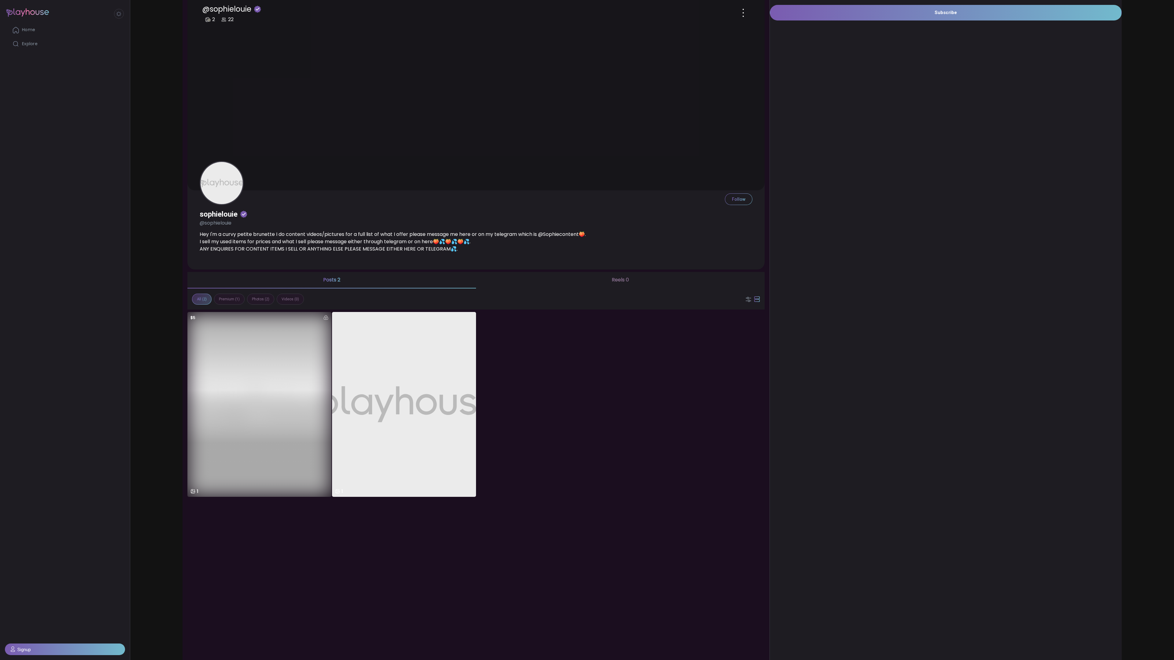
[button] (65, 649)
